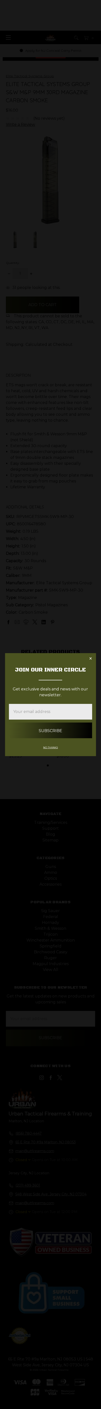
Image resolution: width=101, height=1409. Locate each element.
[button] (90, 658)
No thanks (50, 747)
